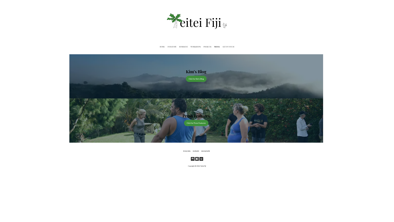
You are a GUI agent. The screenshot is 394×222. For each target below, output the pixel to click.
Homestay (183, 47)
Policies (186, 151)
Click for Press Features (196, 123)
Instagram (193, 159)
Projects (207, 47)
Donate (196, 151)
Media (217, 47)
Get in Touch (228, 47)
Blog (201, 159)
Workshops (196, 47)
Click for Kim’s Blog (196, 79)
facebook (197, 159)
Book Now (205, 151)
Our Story (171, 47)
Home (162, 47)
